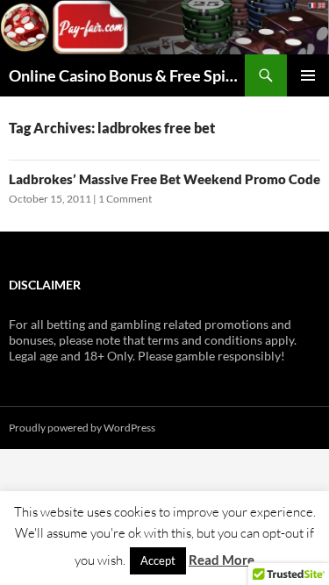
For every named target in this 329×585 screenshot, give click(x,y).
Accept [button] (157, 560)
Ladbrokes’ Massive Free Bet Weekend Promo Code (164, 179)
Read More (221, 559)
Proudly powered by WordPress (82, 427)
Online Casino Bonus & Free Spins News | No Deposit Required (127, 75)
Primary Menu (308, 75)
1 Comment (125, 198)
